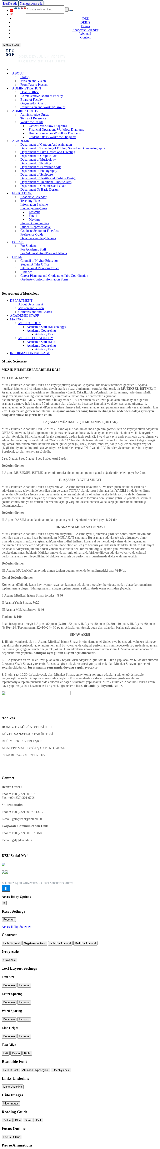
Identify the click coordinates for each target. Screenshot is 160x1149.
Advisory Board (45, 334)
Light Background (60, 943)
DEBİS (85, 22)
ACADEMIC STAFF (24, 315)
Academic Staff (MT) (41, 342)
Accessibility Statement (17, 926)
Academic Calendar (85, 30)
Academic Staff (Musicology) (46, 327)
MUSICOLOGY (29, 323)
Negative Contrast (35, 943)
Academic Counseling (41, 330)
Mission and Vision (31, 308)
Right (27, 1053)
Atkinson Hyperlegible (35, 1070)
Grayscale (9, 960)
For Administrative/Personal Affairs (43, 253)
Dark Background (85, 943)
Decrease (9, 985)
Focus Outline (11, 1137)
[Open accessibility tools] (6, 888)
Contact (85, 37)
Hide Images (11, 1103)
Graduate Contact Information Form (44, 279)
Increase (24, 985)
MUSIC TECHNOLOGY (35, 338)
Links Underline (12, 1086)
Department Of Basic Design (39, 189)
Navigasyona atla (31, 3)
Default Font (10, 1070)
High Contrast (11, 943)
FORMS (18, 242)
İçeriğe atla (10, 3)
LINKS (17, 257)
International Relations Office (39, 268)
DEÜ (85, 18)
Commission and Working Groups (42, 107)
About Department (30, 304)
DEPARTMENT (21, 300)
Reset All (8, 919)
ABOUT (18, 73)
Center (16, 1053)
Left (5, 1053)
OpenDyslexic (61, 1070)
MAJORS (16, 319)
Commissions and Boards (35, 312)
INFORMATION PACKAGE (30, 353)
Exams (85, 26)
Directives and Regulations (38, 238)
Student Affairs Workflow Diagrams (52, 137)
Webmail (85, 33)
